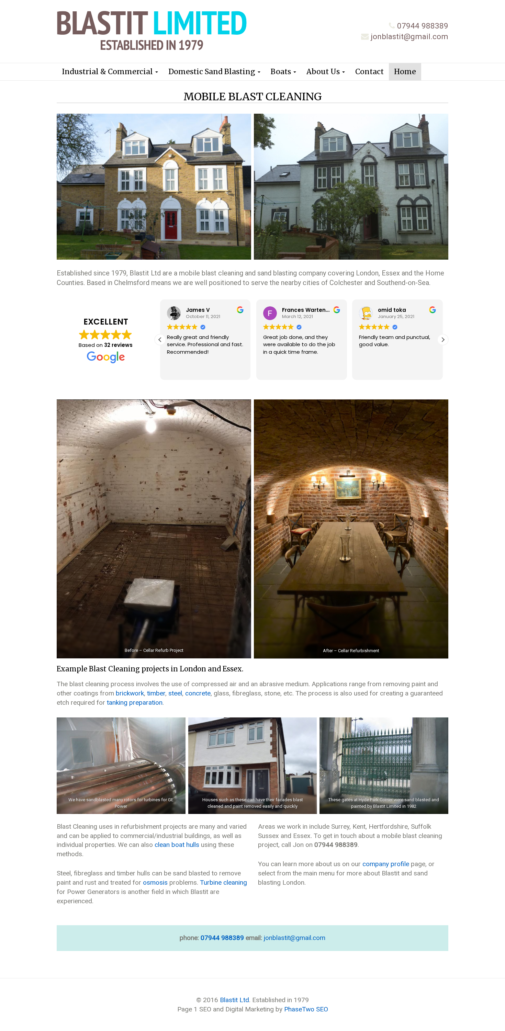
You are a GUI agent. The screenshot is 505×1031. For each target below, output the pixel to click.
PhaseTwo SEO (306, 1009)
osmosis (155, 882)
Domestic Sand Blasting (212, 71)
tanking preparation (134, 702)
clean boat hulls (177, 845)
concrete (198, 693)
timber (156, 693)
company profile (385, 864)
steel (175, 693)
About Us (323, 71)
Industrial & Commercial (108, 71)
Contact (369, 71)
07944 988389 (422, 25)
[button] (443, 340)
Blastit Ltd (234, 1000)
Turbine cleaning (223, 882)
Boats (282, 71)
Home (405, 71)
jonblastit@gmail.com (409, 36)
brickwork (130, 693)
